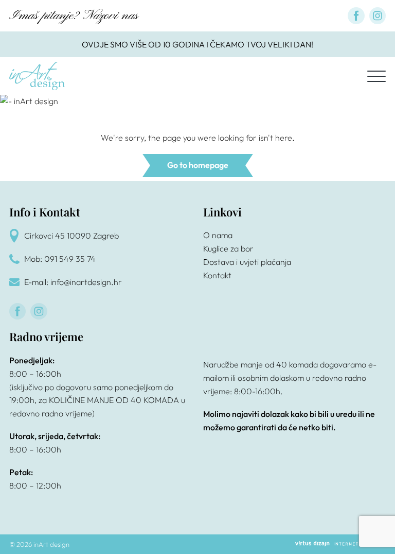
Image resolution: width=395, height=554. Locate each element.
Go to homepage (197, 165)
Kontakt (217, 275)
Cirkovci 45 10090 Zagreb (71, 235)
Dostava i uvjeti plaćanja (247, 262)
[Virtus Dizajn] (340, 544)
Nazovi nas (110, 15)
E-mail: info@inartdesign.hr (73, 282)
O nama (217, 235)
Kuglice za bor (228, 248)
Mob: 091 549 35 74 (60, 259)
